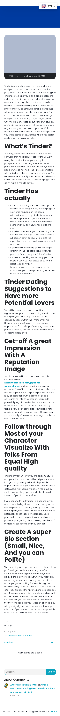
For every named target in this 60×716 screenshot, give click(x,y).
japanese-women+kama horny (18, 635)
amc (21, 76)
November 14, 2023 (36, 76)
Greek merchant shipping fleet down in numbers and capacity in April (32, 688)
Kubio (54, 711)
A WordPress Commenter (23, 684)
